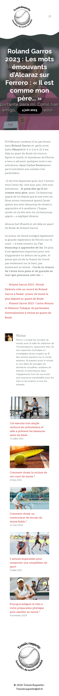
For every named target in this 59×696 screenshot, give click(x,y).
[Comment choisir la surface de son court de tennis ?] (29, 466)
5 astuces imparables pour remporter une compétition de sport (28, 562)
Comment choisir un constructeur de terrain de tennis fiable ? (26, 517)
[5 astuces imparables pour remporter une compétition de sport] (29, 552)
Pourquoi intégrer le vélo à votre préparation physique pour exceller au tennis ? (27, 608)
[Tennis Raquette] (22, 16)
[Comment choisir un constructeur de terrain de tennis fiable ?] (29, 507)
